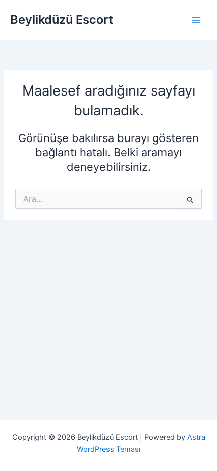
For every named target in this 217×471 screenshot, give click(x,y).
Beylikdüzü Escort (61, 19)
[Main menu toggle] (196, 20)
